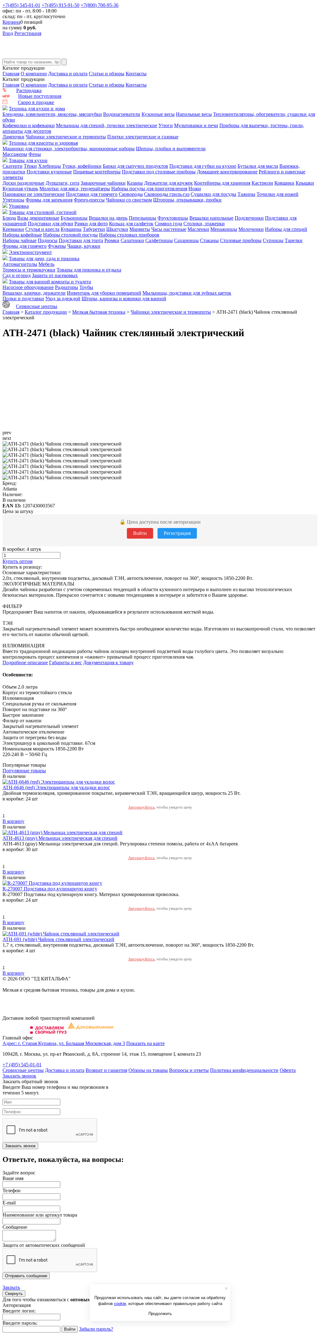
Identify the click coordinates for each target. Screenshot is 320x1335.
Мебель (46, 264)
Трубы (86, 287)
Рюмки (111, 240)
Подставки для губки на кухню (202, 166)
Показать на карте (145, 1043)
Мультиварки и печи (196, 125)
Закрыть (11, 1287)
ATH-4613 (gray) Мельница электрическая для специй (60, 838)
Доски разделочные (23, 183)
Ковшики (284, 183)
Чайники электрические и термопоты (66, 136)
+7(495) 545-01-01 (21, 5)
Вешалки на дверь (108, 218)
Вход (7, 33)
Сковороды (131, 194)
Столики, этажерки (204, 223)
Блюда (9, 218)
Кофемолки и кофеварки (28, 125)
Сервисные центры (36, 306)
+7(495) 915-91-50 (60, 5)
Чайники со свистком (129, 199)
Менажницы (223, 229)
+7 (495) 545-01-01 (22, 1064)
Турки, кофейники (82, 166)
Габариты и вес (65, 662)
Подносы (48, 240)
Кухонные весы (158, 114)
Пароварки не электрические (33, 194)
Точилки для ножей (277, 194)
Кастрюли (262, 183)
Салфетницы (159, 240)
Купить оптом (17, 561)
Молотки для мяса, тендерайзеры (74, 188)
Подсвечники (249, 218)
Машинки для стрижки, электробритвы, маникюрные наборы (68, 148)
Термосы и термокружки (28, 269)
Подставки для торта (81, 240)
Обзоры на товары (148, 1070)
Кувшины (71, 229)
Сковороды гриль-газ (166, 194)
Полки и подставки (23, 298)
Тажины (246, 194)
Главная (10, 73)
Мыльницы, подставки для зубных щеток (186, 293)
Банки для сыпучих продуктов (135, 166)
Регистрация (27, 33)
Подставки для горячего (92, 194)
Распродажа (29, 90)
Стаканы (209, 240)
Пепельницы (142, 218)
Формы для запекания (49, 199)
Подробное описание (25, 662)
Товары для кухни (28, 160)
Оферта (288, 1070)
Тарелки (293, 240)
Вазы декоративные (38, 218)
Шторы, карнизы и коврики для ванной (124, 298)
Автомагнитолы (19, 264)
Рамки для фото (91, 223)
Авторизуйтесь (141, 807)
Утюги (165, 125)
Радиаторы (66, 287)
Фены (34, 154)
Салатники (132, 240)
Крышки (305, 183)
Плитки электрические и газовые (142, 136)
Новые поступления (39, 96)
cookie (120, 1303)
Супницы (273, 240)
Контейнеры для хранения (222, 183)
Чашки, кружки (83, 246)
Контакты (136, 73)
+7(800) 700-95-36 (99, 5)
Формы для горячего (24, 246)
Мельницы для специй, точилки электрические (106, 125)
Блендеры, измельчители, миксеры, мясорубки (52, 114)
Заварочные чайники (103, 183)
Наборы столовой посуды (70, 234)
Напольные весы (194, 114)
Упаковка (19, 206)
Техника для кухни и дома (37, 108)
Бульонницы (74, 218)
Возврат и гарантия (106, 1070)
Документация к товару (108, 662)
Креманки (13, 229)
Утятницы (13, 199)
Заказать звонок (19, 1075)
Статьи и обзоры (106, 73)
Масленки (198, 229)
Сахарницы (186, 240)
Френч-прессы (89, 199)
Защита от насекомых (55, 275)
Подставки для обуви (50, 223)
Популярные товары (24, 770)
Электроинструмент (30, 252)
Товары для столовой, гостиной (43, 212)
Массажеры (14, 154)
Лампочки (13, 136)
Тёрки (30, 166)
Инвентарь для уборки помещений (104, 293)
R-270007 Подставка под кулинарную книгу (49, 888)
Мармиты (139, 229)
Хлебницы (49, 166)
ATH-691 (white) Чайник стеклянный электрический (58, 939)
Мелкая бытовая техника (98, 312)
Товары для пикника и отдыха (89, 269)
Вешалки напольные (211, 218)
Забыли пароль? (96, 1329)
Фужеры (57, 246)
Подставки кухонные (49, 171)
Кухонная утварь (20, 188)
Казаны (135, 183)
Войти (140, 533)
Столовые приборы (241, 240)
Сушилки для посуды (213, 194)
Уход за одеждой (62, 298)
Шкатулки (117, 229)
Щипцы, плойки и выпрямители (171, 148)
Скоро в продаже (36, 102)
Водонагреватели (121, 114)
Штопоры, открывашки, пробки (187, 199)
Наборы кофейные (22, 234)
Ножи (194, 188)
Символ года (168, 223)
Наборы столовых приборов (129, 234)
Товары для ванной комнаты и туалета (50, 281)
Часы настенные (168, 229)
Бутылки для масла (258, 166)
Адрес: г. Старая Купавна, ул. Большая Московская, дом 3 (63, 1043)
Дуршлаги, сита (62, 183)
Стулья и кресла (42, 229)
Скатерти (12, 166)
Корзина (11, 22)
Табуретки (94, 229)
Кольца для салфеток (131, 223)
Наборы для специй (286, 229)
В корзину (13, 821)
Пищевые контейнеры (97, 171)
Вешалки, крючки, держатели (34, 293)
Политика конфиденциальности (244, 1070)
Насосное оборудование (28, 287)
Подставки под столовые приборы (159, 171)
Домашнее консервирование (227, 171)
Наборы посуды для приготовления (149, 188)
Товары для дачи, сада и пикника (44, 258)
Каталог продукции (46, 312)
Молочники (251, 229)
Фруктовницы (173, 218)
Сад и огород (16, 275)
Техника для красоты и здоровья (43, 143)
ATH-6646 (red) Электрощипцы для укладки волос (56, 787)
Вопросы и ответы (189, 1070)
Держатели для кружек (168, 183)
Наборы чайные (19, 240)
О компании (34, 73)
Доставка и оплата (68, 73)
